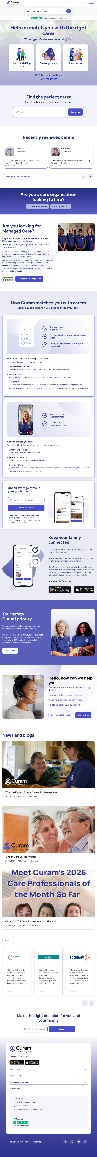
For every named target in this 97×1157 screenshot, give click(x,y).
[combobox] (48, 11)
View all (8, 940)
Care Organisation (60, 206)
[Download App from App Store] (84, 589)
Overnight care (48, 63)
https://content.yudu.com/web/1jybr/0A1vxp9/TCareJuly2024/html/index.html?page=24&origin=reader (48, 972)
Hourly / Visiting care (21, 65)
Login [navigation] (91, 3)
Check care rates (26, 508)
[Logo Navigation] (13, 4)
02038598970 (50, 79)
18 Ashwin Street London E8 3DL (29, 1109)
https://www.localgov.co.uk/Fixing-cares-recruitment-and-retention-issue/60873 (80, 972)
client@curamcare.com (25, 1102)
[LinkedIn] (85, 1141)
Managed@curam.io (13, 271)
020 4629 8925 (36, 269)
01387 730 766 (22, 1106)
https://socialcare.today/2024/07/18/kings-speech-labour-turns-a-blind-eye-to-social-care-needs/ (17, 972)
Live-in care (76, 63)
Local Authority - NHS (37, 206)
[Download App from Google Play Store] (59, 589)
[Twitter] (72, 1142)
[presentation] (83, 176)
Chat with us (83, 715)
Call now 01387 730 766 (61, 715)
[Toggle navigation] (3, 3)
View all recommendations (18, 176)
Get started (10, 650)
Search (62, 1029)
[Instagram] (79, 1141)
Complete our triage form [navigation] (29, 278)
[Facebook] (65, 1141)
